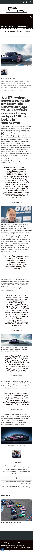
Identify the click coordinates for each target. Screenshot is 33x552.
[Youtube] (26, 2)
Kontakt (29, 547)
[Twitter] (30, 2)
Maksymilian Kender (8, 78)
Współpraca (14, 547)
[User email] (16, 478)
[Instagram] (23, 2)
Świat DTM (6, 90)
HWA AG (23, 445)
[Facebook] (20, 2)
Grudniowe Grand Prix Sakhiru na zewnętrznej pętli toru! (15, 487)
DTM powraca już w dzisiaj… (12, 523)
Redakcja (7, 547)
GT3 (8, 416)
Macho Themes (20, 545)
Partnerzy (23, 547)
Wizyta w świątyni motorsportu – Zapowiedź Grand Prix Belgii (18, 482)
